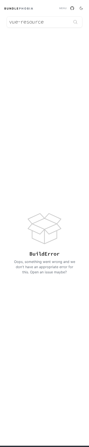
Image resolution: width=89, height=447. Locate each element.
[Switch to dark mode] (81, 8)
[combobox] (44, 22)
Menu (63, 8)
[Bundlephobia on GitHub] (72, 8)
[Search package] (75, 22)
